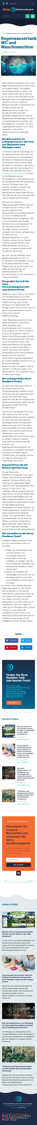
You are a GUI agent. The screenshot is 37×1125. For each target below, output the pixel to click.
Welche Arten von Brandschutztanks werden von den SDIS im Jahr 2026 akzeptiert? (26, 730)
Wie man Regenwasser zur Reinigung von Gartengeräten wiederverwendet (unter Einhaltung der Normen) (26, 774)
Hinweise (15, 1105)
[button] (21, 3)
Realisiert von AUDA (25, 1105)
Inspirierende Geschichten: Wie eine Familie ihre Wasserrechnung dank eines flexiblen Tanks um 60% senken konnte (25, 751)
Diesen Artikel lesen (23, 739)
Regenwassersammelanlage (13, 173)
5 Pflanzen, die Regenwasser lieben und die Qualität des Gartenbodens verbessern (25, 795)
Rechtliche (9, 1105)
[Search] (27, 16)
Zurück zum (14, 1107)
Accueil (3, 33)
